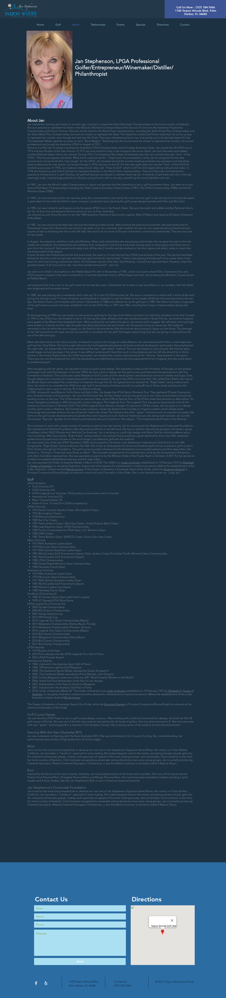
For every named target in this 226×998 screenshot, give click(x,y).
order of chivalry (130, 462)
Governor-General (174, 469)
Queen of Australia (41, 466)
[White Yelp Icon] (45, 983)
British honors (75, 469)
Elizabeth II (174, 690)
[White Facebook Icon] (36, 983)
